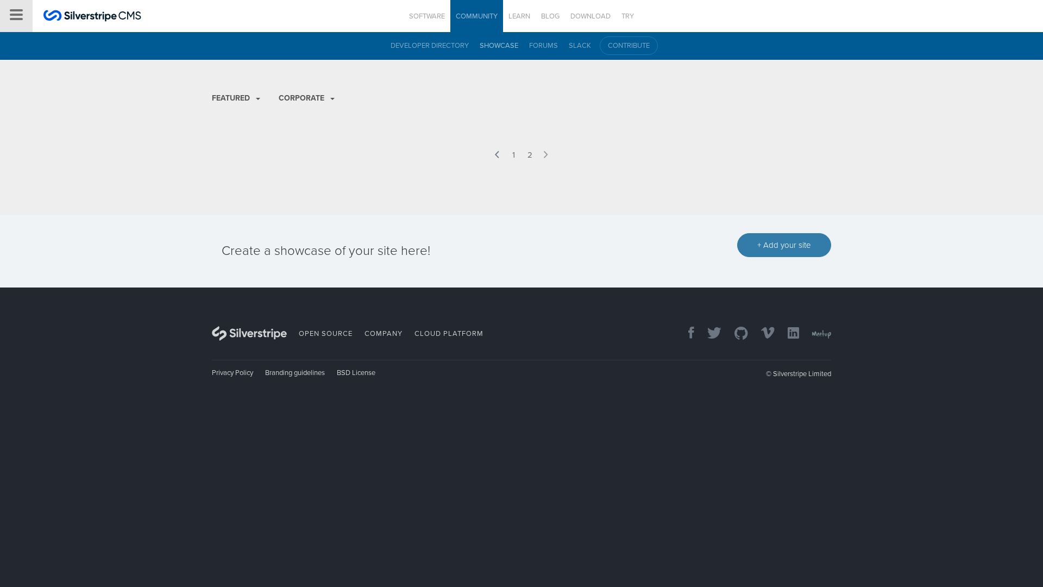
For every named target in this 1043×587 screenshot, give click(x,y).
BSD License (356, 373)
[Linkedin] (788, 334)
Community (477, 16)
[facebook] (685, 334)
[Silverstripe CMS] (92, 17)
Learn (519, 16)
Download (590, 16)
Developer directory (430, 45)
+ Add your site (784, 245)
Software (427, 16)
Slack (580, 45)
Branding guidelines (295, 373)
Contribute (629, 45)
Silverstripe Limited (802, 374)
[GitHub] (736, 334)
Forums (543, 45)
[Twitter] (708, 334)
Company (384, 333)
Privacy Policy (232, 373)
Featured (232, 98)
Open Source (326, 333)
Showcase (499, 45)
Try (627, 16)
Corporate (302, 98)
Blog (550, 16)
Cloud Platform (448, 333)
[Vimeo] (762, 334)
